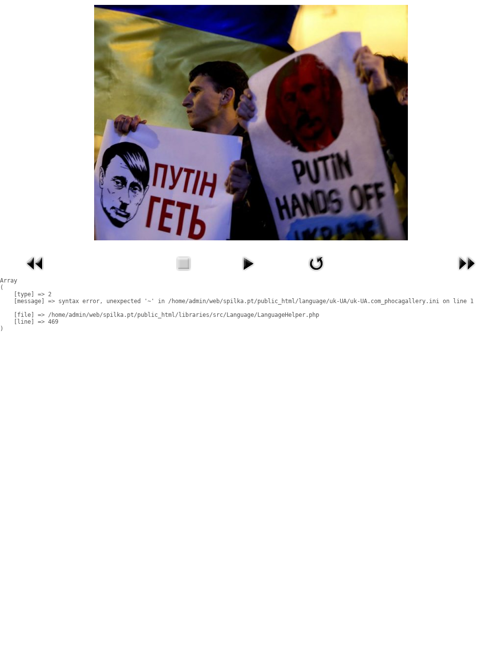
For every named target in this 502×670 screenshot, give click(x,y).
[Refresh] (316, 273)
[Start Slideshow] (248, 273)
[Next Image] (466, 273)
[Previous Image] (35, 273)
